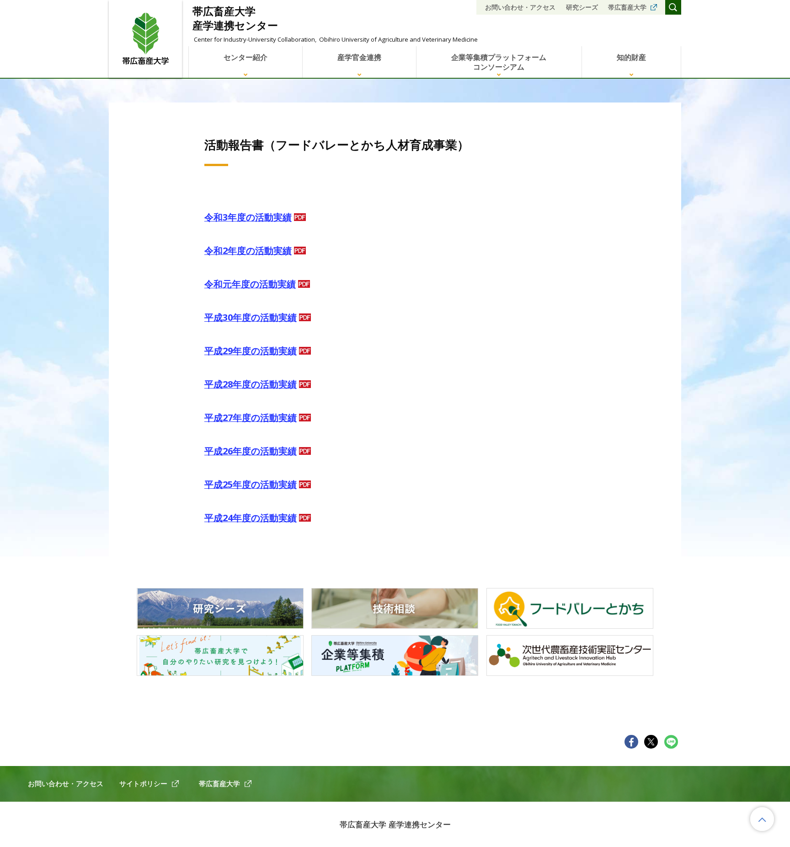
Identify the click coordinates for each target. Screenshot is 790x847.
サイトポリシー (143, 783)
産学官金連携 (359, 57)
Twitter (651, 742)
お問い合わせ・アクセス (520, 7)
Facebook (632, 742)
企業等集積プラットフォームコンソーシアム (498, 62)
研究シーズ (582, 7)
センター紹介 (245, 57)
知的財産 (631, 57)
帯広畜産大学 (627, 7)
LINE (671, 742)
